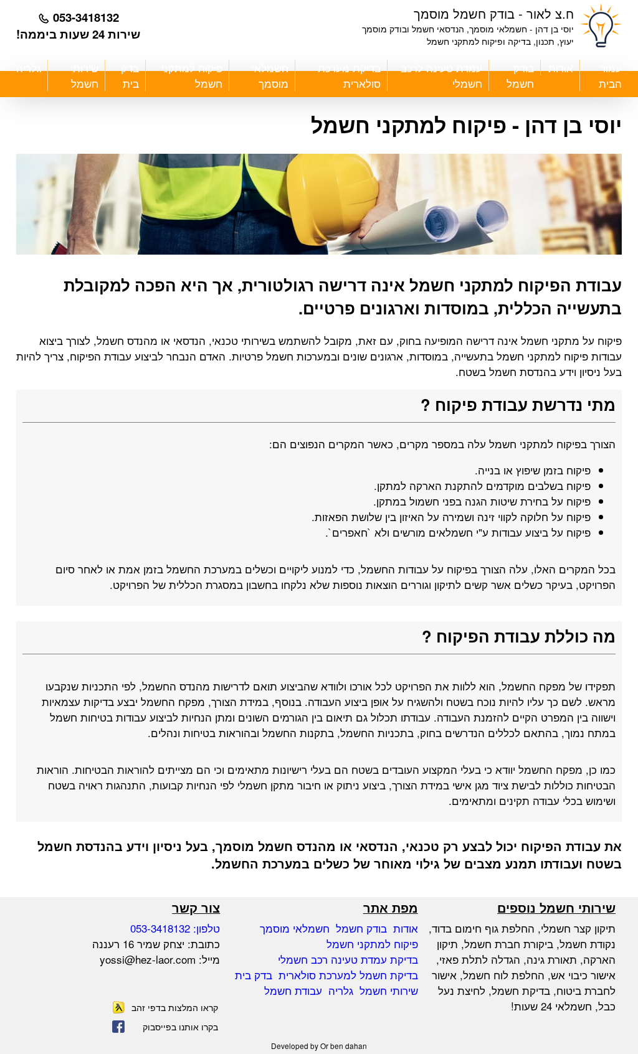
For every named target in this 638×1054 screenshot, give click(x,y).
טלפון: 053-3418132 (175, 928)
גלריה (28, 67)
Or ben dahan (343, 1045)
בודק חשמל (520, 75)
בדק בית (130, 75)
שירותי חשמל (84, 75)
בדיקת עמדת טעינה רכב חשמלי (348, 959)
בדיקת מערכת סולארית (349, 75)
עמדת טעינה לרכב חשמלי (441, 75)
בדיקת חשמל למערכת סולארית (348, 974)
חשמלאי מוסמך (270, 75)
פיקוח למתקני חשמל (191, 75)
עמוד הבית (610, 75)
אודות (560, 67)
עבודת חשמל (293, 990)
